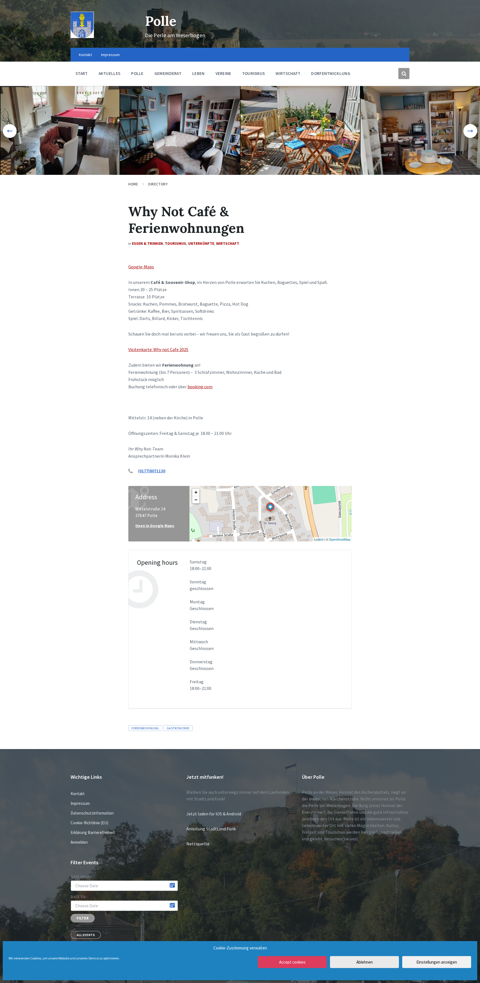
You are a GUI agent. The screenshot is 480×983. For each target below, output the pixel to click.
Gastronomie (178, 728)
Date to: (78, 896)
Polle (160, 20)
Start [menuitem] (82, 73)
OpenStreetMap (339, 539)
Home (133, 184)
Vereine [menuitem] (223, 73)
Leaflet (318, 539)
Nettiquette (197, 843)
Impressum (80, 803)
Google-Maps (141, 266)
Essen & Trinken (147, 243)
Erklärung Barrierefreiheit (93, 832)
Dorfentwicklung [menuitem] (330, 73)
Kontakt (78, 793)
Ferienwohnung (145, 728)
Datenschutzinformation (92, 813)
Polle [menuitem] (137, 73)
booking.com (200, 386)
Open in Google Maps (154, 525)
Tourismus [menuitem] (253, 73)
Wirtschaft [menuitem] (288, 73)
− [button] (196, 500)
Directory (158, 184)
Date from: (81, 876)
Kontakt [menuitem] (85, 54)
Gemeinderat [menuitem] (167, 73)
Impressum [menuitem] (110, 54)
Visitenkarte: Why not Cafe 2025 (158, 349)
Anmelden (79, 842)
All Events (86, 935)
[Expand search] (403, 73)
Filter (83, 918)
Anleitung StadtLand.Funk (211, 828)
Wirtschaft (227, 243)
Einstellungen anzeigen (436, 962)
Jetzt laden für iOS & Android (213, 813)
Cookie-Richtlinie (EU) (89, 822)
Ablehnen (364, 962)
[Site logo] (82, 36)
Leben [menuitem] (198, 73)
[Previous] (10, 131)
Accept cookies (292, 962)
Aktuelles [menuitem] (110, 73)
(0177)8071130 (151, 470)
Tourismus (175, 243)
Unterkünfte (201, 243)
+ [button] (196, 492)
